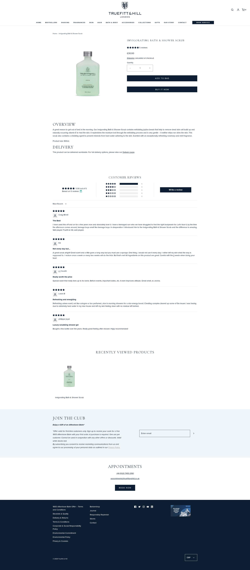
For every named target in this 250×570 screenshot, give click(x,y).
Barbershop (95, 506)
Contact (182, 22)
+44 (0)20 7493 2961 (125, 473)
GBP (189, 557)
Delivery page (128, 152)
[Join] (193, 433)
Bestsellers (51, 22)
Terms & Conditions (61, 521)
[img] (59, 211)
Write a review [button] (175, 189)
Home (38, 22)
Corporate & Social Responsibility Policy (67, 527)
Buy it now (162, 89)
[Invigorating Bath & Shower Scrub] (69, 376)
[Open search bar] (232, 9)
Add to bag (162, 78)
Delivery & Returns (60, 517)
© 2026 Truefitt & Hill (60, 559)
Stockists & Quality (60, 513)
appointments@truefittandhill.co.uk (125, 478)
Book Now (125, 487)
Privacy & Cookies (60, 541)
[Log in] (238, 9)
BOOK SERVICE (203, 22)
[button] (133, 47)
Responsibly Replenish (99, 514)
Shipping (131, 58)
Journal (93, 510)
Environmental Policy (61, 537)
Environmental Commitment (64, 533)
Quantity (130, 62)
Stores (92, 518)
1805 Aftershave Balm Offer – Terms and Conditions (68, 508)
